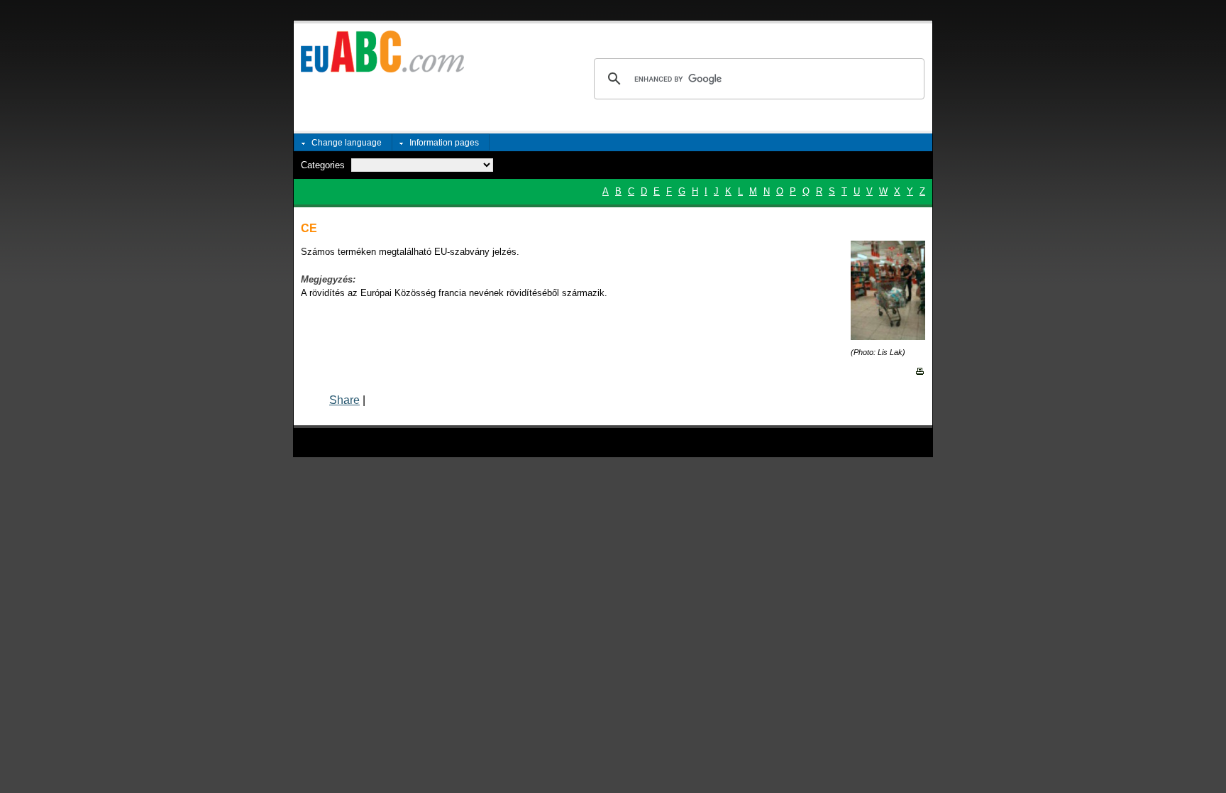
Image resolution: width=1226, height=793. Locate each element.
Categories (323, 165)
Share (344, 400)
